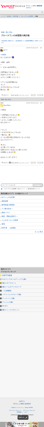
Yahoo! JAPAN (29, 407)
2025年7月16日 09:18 (32, 103)
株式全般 (15, 16)
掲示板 (9, 16)
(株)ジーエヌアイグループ (11, 287)
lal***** (5, 50)
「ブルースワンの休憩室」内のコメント (14, 188)
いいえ (40, 95)
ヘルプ (25, 412)
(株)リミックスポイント (11, 310)
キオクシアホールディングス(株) (14, 279)
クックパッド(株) (8, 298)
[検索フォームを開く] (42, 12)
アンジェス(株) (7, 302)
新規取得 (39, 6)
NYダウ (5, 306)
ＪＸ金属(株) (6, 291)
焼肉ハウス (6, 212)
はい (33, 95)
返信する (6, 95)
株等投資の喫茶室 (8, 205)
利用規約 (19, 412)
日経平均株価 (7, 275)
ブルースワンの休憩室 (27, 16)
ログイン (29, 7)
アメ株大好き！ (7, 209)
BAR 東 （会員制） (9, 228)
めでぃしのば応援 (8, 197)
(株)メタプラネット (9, 283)
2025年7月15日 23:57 (32, 48)
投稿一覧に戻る (6, 32)
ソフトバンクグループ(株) (11, 294)
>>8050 (3, 55)
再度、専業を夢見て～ (10, 216)
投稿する (21, 417)
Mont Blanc (7, 105)
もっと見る (39, 232)
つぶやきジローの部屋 (10, 220)
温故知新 (5, 201)
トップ (3, 16)
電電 (3, 224)
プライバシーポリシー (15, 410)
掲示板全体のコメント (34, 188)
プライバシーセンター (29, 410)
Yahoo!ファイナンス (17, 407)
